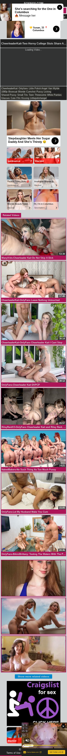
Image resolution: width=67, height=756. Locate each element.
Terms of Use (13, 753)
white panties (54, 95)
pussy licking (43, 91)
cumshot (31, 91)
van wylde (53, 88)
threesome (40, 95)
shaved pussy (8, 95)
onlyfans (23, 88)
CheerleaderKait (9, 88)
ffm (18, 98)
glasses (5, 98)
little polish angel (38, 88)
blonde (21, 91)
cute (13, 98)
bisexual (12, 91)
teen (31, 95)
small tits (22, 95)
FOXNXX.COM (33, 3)
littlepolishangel (38, 98)
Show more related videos (33, 676)
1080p (4, 91)
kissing (25, 98)
